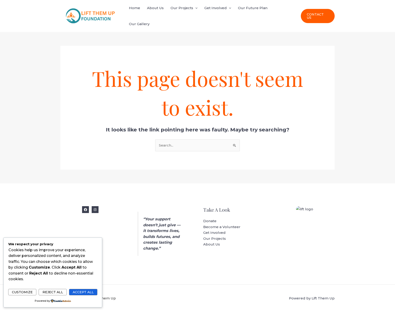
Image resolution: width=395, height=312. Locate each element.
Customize (22, 292)
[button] (195, 8)
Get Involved (215, 8)
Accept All (83, 292)
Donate (209, 221)
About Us (155, 8)
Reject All (53, 292)
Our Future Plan (252, 8)
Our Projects (182, 8)
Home (134, 8)
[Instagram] (95, 209)
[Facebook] (85, 209)
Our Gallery (139, 24)
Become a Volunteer (221, 227)
